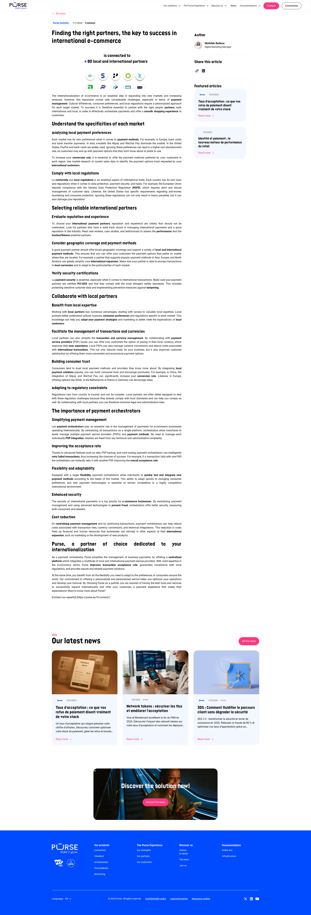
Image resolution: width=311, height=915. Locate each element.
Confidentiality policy (155, 898)
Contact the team (155, 802)
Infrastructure (229, 856)
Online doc (227, 850)
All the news (249, 641)
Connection (291, 5)
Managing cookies (201, 898)
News (233, 5)
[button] (172, 6)
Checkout (99, 856)
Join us (183, 865)
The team (184, 859)
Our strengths (144, 850)
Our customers (144, 862)
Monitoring (99, 874)
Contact (271, 5)
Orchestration (101, 862)
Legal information (179, 898)
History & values (183, 852)
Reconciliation (101, 868)
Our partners (143, 856)
